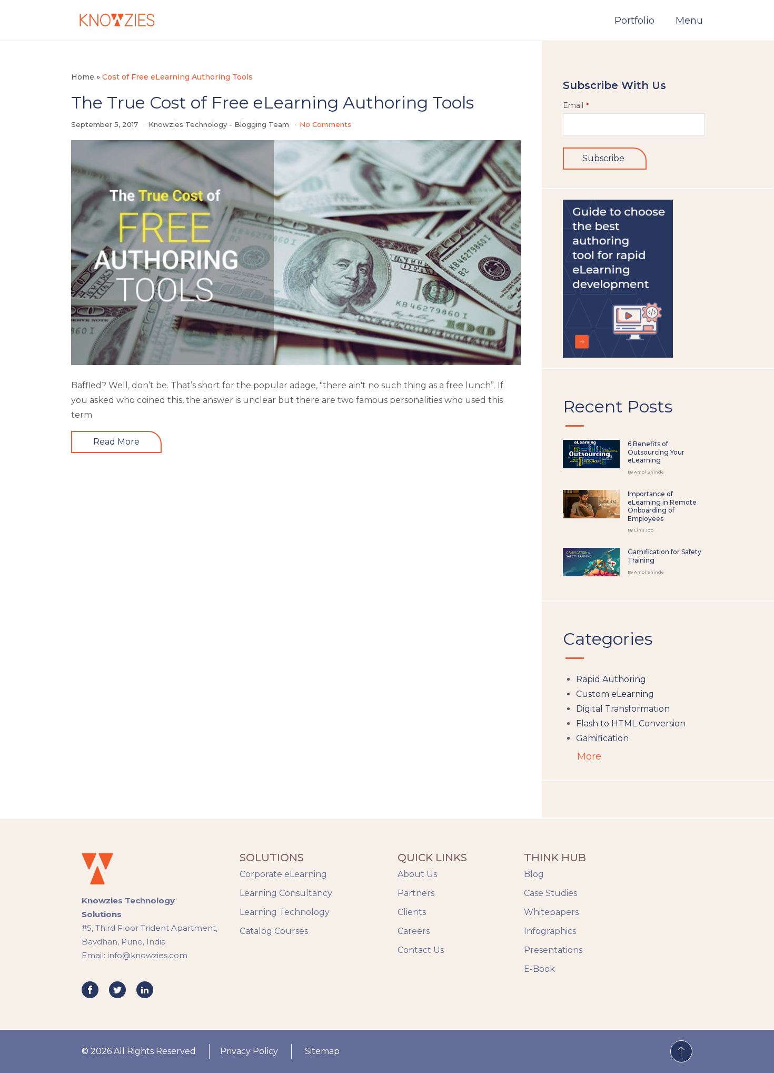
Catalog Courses (274, 931)
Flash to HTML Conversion (631, 723)
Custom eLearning (615, 694)
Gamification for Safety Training (664, 556)
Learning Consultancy (286, 893)
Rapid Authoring (611, 679)
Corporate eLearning (283, 874)
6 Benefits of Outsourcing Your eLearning (656, 452)
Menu (689, 20)
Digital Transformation (623, 709)
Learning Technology (285, 912)
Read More (116, 442)
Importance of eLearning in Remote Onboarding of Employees (662, 506)
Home (82, 77)
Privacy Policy (249, 1051)
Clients (412, 912)
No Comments (325, 124)
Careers (414, 931)
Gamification (602, 738)
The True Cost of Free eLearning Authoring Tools (272, 102)
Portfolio (634, 20)
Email (576, 105)
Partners (416, 893)
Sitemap (322, 1051)
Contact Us (421, 950)
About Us (417, 874)
